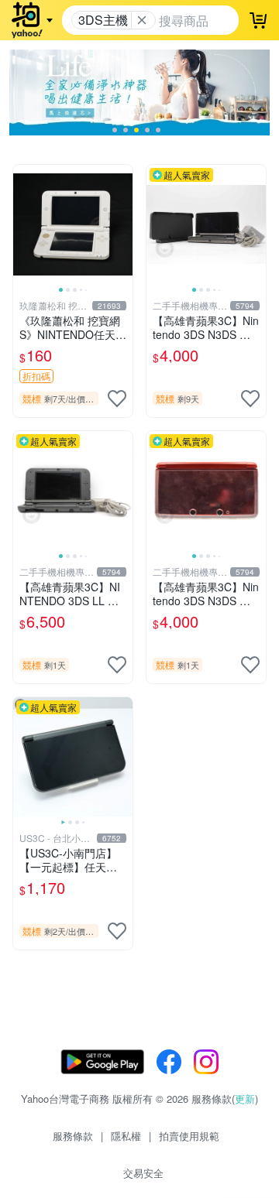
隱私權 (126, 1135)
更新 (245, 1098)
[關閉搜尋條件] (142, 20)
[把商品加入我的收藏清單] (117, 398)
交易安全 (143, 1172)
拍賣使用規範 (189, 1135)
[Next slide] (122, 224)
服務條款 (73, 1135)
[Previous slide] (23, 224)
